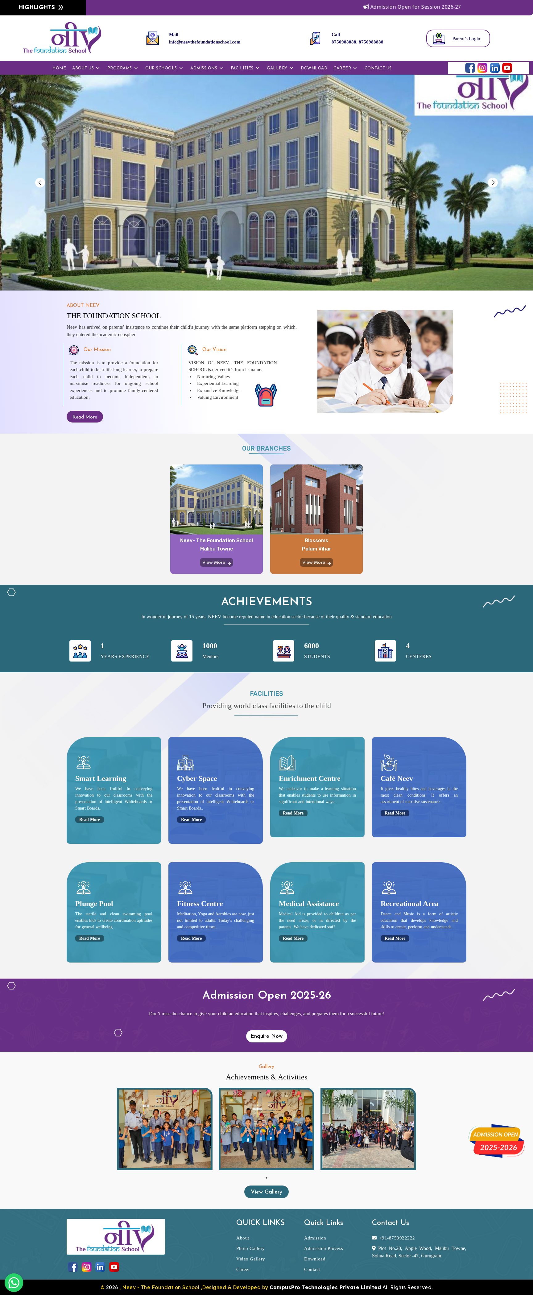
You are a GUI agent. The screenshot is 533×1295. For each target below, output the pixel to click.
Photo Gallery (250, 1248)
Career (342, 68)
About (242, 1237)
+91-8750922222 (397, 1237)
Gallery (277, 68)
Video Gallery (250, 1258)
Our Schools (161, 68)
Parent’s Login (466, 38)
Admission (315, 1237)
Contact (312, 1269)
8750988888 (371, 41)
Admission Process (323, 1248)
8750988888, (344, 41)
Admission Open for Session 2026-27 (365, 6)
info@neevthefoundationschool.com (205, 41)
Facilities (242, 68)
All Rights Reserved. (351, 1287)
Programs (119, 68)
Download (314, 68)
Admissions (203, 68)
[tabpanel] (165, 1129)
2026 (113, 1287)
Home (59, 68)
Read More (84, 417)
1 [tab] (266, 1178)
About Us (83, 68)
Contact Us (378, 68)
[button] (40, 183)
